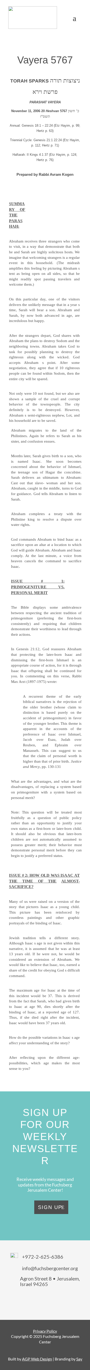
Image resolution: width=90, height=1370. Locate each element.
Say (79, 1358)
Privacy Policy (45, 1331)
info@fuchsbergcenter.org (50, 1268)
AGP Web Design (37, 1358)
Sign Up (50, 1207)
